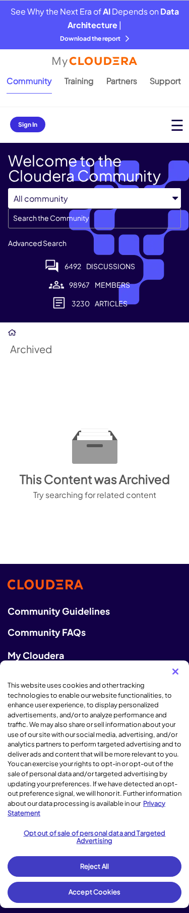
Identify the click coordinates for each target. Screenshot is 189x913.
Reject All (94, 866)
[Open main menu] (177, 125)
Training (79, 80)
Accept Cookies (94, 892)
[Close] (175, 671)
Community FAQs (47, 632)
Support (165, 80)
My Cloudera (36, 655)
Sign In (27, 124)
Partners (121, 80)
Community (29, 80)
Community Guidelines (59, 611)
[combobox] (94, 218)
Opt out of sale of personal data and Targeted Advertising (95, 837)
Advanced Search (37, 242)
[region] (94, 784)
